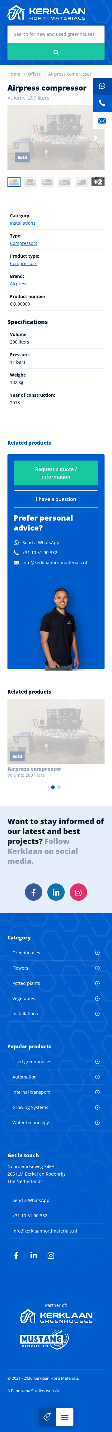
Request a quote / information (56, 473)
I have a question (56, 499)
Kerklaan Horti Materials (46, 13)
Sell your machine (47, 1417)
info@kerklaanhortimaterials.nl (54, 562)
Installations (22, 223)
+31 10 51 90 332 (39, 552)
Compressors (23, 243)
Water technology (30, 1122)
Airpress (18, 284)
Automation (24, 1077)
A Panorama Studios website (33, 1390)
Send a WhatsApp (40, 542)
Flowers (20, 968)
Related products (29, 442)
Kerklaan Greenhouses (56, 1316)
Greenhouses (26, 953)
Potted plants (26, 983)
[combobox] (56, 34)
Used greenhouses (31, 1062)
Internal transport (31, 1092)
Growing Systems (30, 1107)
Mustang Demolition (56, 1340)
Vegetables (23, 998)
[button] (64, 1417)
